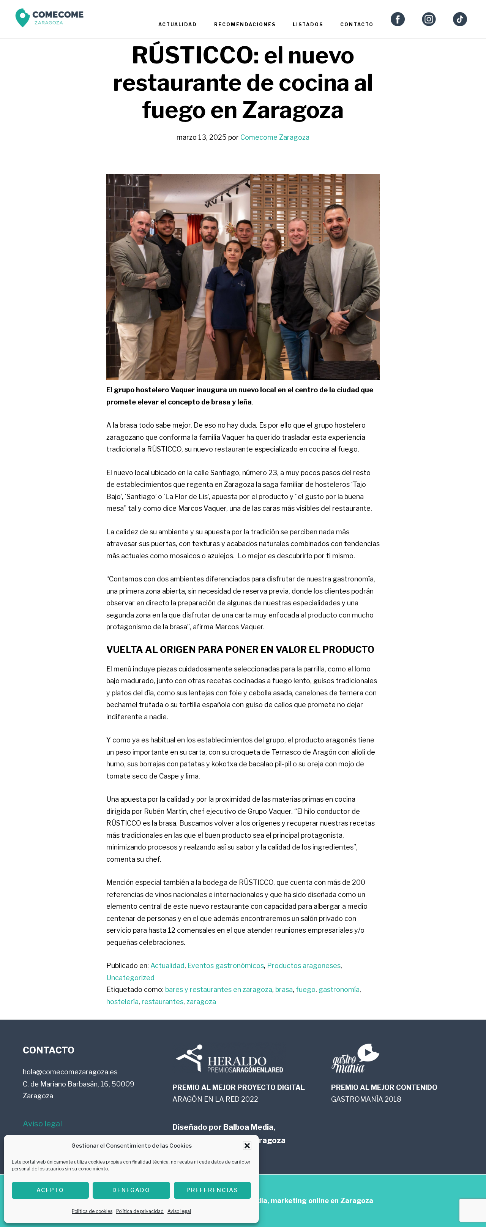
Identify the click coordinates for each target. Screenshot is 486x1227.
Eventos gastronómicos (226, 966)
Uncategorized (130, 978)
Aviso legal (179, 1211)
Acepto (50, 1190)
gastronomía (339, 989)
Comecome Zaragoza (49, 20)
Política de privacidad (140, 1211)
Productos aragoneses (304, 966)
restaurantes (162, 1002)
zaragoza (201, 1002)
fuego (306, 989)
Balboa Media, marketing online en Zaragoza (297, 1201)
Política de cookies (92, 1211)
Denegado (131, 1190)
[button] (247, 1146)
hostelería (122, 1002)
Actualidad (167, 966)
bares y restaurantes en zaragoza (218, 989)
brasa (284, 989)
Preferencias (212, 1190)
